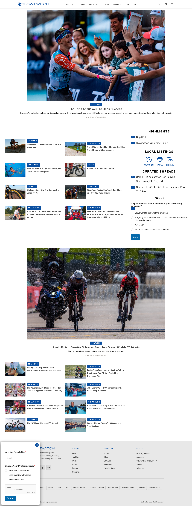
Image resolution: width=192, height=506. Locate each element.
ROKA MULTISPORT (128, 488)
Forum (106, 4)
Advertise (140, 468)
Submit (10, 498)
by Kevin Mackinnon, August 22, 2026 (96, 355)
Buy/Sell (81, 4)
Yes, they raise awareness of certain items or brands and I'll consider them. (161, 219)
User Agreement (143, 453)
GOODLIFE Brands (79, 488)
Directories (94, 4)
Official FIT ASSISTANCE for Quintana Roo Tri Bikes (160, 189)
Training (33, 364)
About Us (140, 457)
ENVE (59, 488)
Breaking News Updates (20, 475)
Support (139, 464)
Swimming (33, 165)
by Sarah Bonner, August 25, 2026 (96, 117)
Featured (96, 105)
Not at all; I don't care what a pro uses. (152, 229)
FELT (67, 488)
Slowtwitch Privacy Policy (146, 461)
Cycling (32, 141)
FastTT (41, 488)
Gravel (32, 186)
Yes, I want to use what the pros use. (151, 213)
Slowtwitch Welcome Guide (152, 143)
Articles (69, 4)
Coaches (149, 165)
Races (160, 165)
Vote (135, 237)
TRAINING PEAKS (154, 488)
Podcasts (117, 4)
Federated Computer (156, 502)
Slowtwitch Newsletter (19, 470)
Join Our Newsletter (15, 452)
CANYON (50, 488)
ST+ (135, 4)
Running (75, 468)
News (91, 165)
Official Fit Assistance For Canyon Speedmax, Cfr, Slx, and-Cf (155, 179)
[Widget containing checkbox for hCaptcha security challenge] (20, 489)
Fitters (170, 165)
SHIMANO (142, 488)
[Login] (165, 4)
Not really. (139, 225)
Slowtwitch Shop (16, 479)
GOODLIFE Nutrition (97, 488)
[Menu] (171, 4)
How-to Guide (109, 468)
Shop (128, 4)
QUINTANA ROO (113, 488)
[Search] (159, 4)
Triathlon (94, 143)
